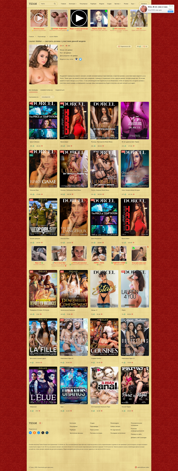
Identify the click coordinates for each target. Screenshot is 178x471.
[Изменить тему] (41, 423)
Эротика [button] (116, 3)
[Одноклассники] (34, 432)
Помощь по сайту (136, 434)
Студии (109, 3)
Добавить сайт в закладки (138, 437)
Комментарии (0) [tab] (47, 90)
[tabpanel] (89, 253)
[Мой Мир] (38, 432)
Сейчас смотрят (115, 426)
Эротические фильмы (76, 433)
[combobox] (47, 97)
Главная (63, 3)
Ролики (126, 3)
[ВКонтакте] (30, 432)
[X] (42, 432)
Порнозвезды (42, 36)
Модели (101, 3)
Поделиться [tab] (59, 90)
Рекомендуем (115, 423)
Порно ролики (94, 429)
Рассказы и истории (96, 433)
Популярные (83, 3)
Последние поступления (118, 433)
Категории (73, 423)
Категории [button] (72, 3)
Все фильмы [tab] (33, 90)
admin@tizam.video (143, 467)
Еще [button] (132, 3)
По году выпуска (115, 429)
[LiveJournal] (47, 432)
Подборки (93, 3)
